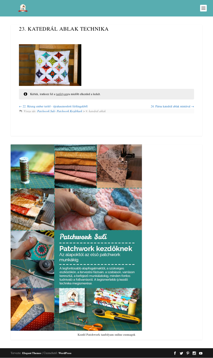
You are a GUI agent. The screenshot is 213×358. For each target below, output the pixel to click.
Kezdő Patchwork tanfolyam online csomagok (106, 334)
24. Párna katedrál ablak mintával (171, 106)
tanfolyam (62, 94)
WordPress (64, 353)
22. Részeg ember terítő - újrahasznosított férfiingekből (55, 106)
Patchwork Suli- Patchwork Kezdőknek (59, 111)
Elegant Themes (31, 353)
